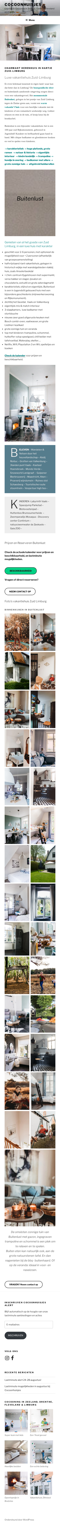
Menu (32, 20)
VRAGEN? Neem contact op (23, 1284)
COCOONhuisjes (23, 4)
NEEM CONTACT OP (20, 591)
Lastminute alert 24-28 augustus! (23, 1380)
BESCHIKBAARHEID (20, 570)
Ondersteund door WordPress (19, 1519)
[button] (17, 1423)
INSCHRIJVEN (15, 1335)
